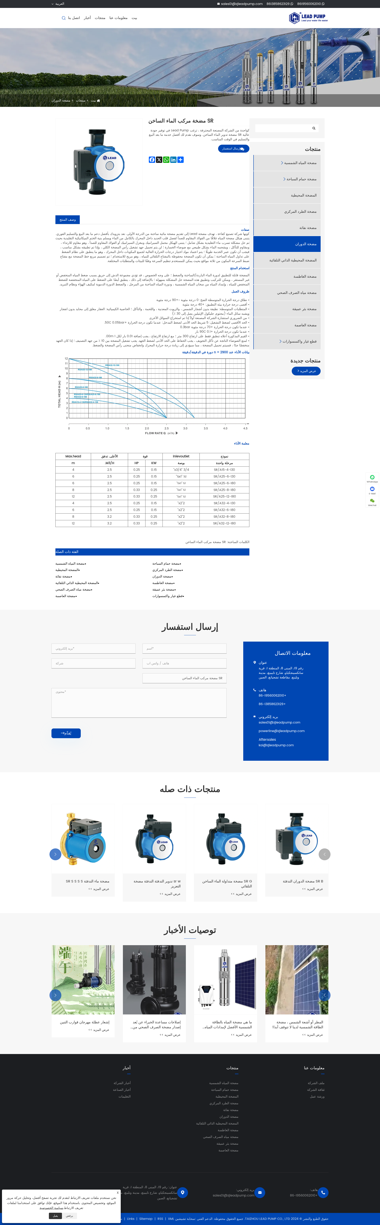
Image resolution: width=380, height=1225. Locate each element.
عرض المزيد (307, 370)
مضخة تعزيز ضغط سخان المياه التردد (86, 884)
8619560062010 (309, 4)
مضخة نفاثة (308, 227)
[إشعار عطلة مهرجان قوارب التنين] (154, 979)
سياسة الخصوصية (51, 1208)
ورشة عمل (317, 1096)
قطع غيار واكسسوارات (300, 341)
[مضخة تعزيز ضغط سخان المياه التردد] (83, 839)
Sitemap (146, 1218)
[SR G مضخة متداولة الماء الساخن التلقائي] (296, 839)
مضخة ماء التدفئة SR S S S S (159, 881)
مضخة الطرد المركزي (300, 211)
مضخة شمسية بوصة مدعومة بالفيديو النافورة (87, 1025)
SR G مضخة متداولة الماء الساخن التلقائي (298, 884)
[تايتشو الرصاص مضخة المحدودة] (309, 17)
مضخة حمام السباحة (302, 179)
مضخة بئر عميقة (304, 308)
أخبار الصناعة (122, 1089)
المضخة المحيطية (304, 195)
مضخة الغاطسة (305, 276)
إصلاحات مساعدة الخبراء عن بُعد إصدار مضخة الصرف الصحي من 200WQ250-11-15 (228, 1025)
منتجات (100, 18)
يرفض (69, 1216)
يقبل (55, 1216)
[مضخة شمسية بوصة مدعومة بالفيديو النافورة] (83, 979)
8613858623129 (279, 4)
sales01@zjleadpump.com (240, 4)
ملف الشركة (316, 1083)
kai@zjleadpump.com (276, 745)
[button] (325, 854)
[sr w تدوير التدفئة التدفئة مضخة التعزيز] (225, 839)
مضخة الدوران (60, 100)
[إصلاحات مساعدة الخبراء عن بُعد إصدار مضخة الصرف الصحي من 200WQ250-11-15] (225, 979)
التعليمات (125, 1096)
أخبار (87, 18)
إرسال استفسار (231, 148)
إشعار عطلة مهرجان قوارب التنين (156, 1022)
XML (171, 1218)
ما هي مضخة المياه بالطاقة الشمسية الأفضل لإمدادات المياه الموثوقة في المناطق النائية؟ (299, 1025)
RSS (160, 1218)
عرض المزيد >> (312, 893)
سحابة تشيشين (185, 1218)
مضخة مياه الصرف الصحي (297, 292)
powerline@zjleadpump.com (282, 731)
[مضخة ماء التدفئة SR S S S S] (154, 839)
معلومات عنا (118, 18)
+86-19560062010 (272, 695)
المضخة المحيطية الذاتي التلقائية (293, 260)
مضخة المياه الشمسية (300, 162)
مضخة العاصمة (305, 325)
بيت (134, 18)
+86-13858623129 (272, 704)
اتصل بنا (74, 18)
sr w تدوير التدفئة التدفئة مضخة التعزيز (228, 884)
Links (130, 1218)
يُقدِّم (66, 733)
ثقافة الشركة (316, 1089)
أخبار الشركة (122, 1083)
